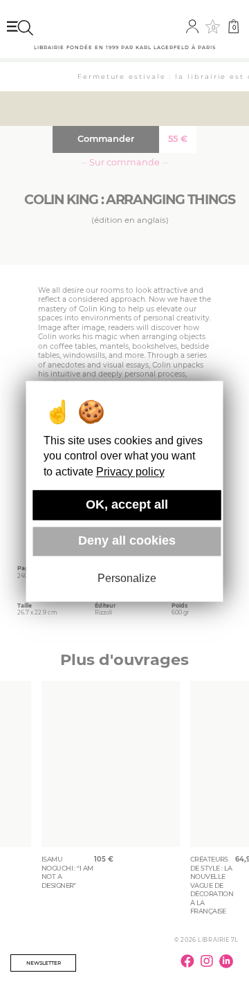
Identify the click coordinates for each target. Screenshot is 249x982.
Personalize (127, 579)
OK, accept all (127, 504)
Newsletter (43, 963)
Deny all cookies (127, 541)
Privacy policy (130, 472)
